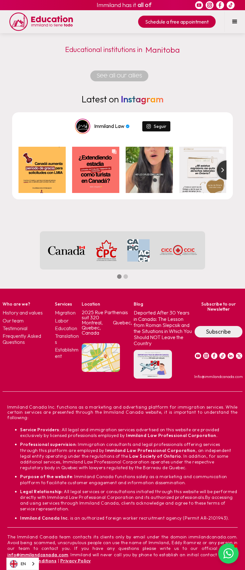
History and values (23, 313)
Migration (65, 313)
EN (23, 563)
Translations (67, 339)
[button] (234, 21)
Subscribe (218, 331)
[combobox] (22, 564)
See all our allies (119, 75)
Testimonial (15, 328)
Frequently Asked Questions (22, 339)
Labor (62, 321)
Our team (13, 321)
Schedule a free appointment (177, 22)
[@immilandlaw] (82, 126)
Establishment (66, 353)
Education (66, 328)
